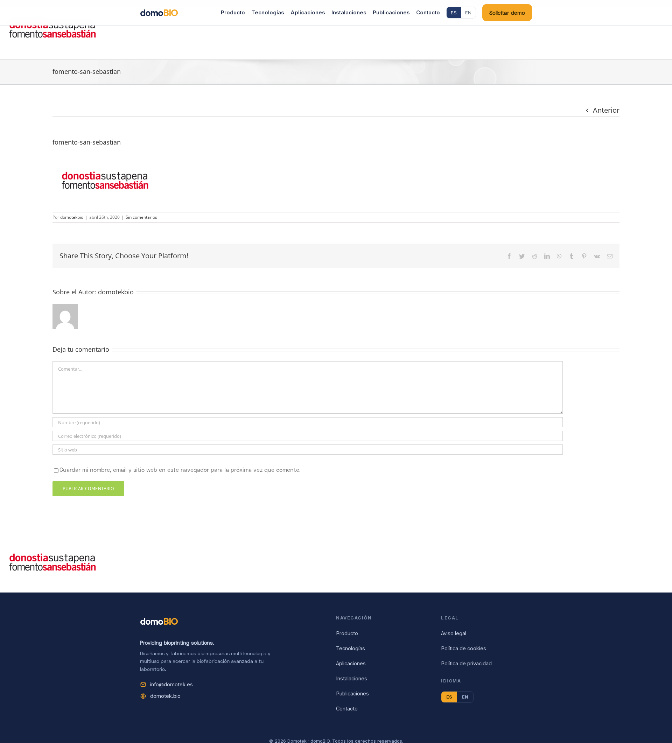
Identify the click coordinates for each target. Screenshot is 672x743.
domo (159, 12)
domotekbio (71, 217)
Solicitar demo (507, 12)
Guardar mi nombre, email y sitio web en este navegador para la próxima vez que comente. (180, 469)
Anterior (606, 110)
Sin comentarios (141, 217)
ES (454, 12)
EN (468, 12)
